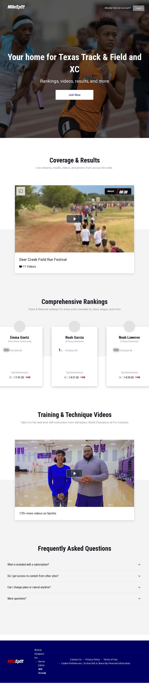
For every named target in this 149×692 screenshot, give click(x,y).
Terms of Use (110, 659)
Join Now (74, 95)
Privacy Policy (92, 659)
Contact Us (76, 659)
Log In (139, 8)
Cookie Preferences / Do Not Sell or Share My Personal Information (95, 663)
